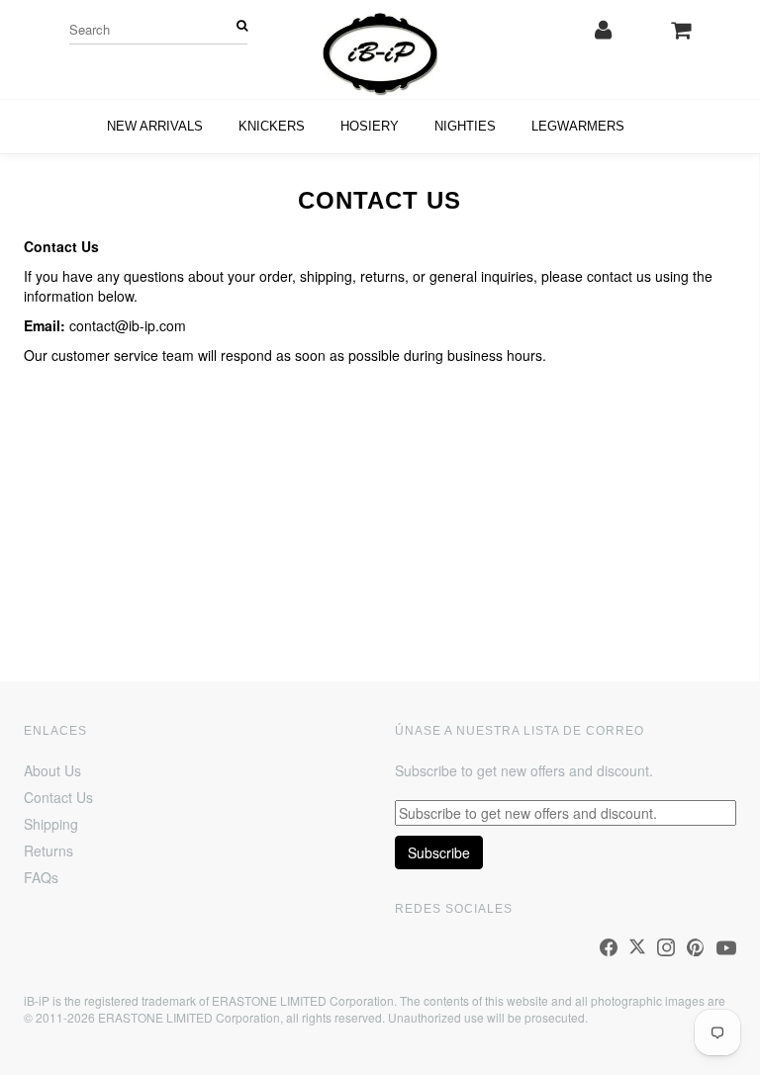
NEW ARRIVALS (155, 126)
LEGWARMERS (577, 126)
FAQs (41, 877)
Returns (48, 850)
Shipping (51, 824)
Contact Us (58, 797)
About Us (52, 770)
